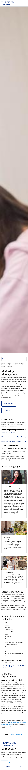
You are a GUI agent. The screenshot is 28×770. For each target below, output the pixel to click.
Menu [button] (26, 3)
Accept (8, 766)
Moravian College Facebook (6, 749)
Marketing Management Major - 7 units (13, 437)
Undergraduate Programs (15, 365)
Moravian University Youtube (12, 749)
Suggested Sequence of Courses (11, 441)
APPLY (8, 410)
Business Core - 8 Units (8, 433)
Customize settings (5, 762)
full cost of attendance (16, 734)
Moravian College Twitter (3, 749)
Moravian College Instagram (9, 749)
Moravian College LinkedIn (16, 749)
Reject (20, 766)
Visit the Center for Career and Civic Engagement (13, 666)
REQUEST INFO (8, 403)
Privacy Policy (4, 760)
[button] (23, 3)
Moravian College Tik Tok (19, 749)
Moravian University (6, 363)
